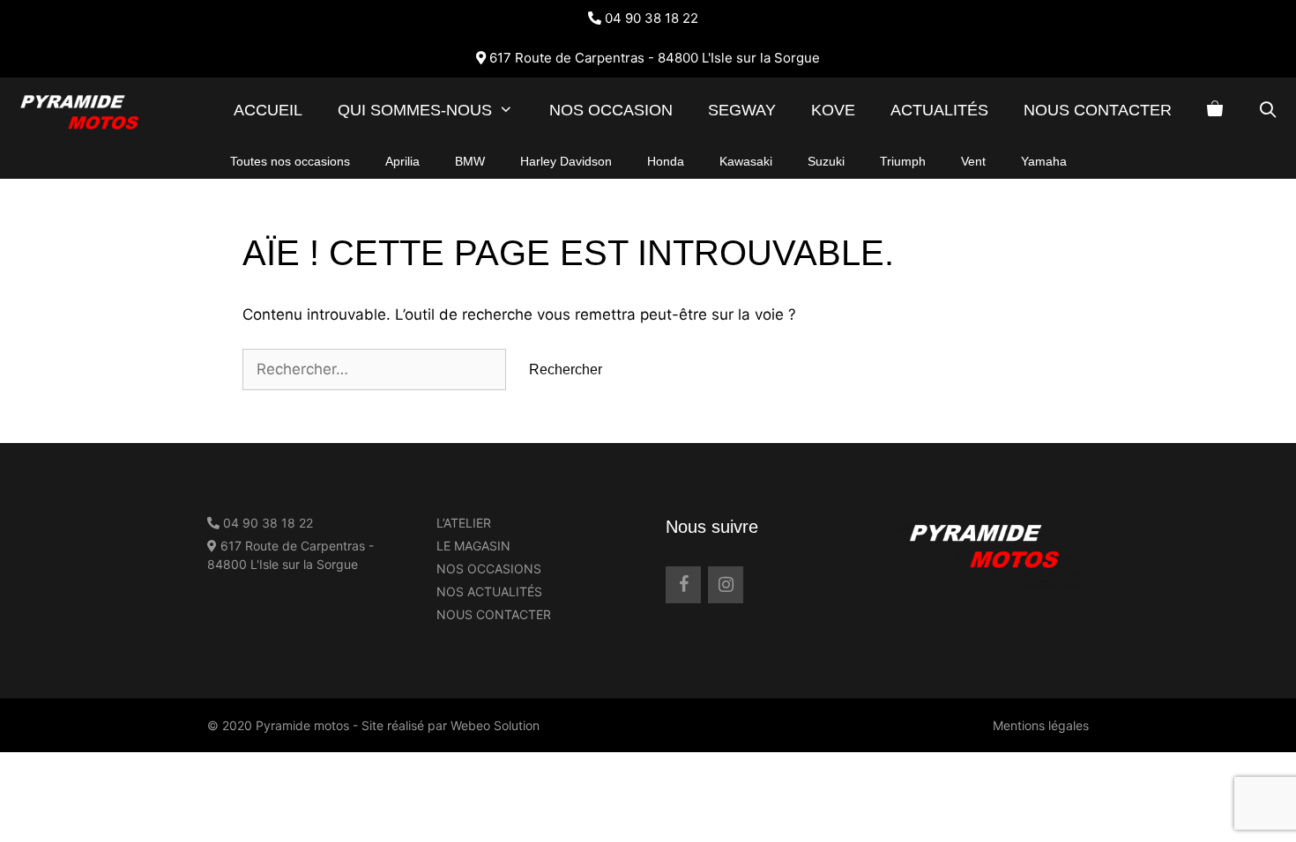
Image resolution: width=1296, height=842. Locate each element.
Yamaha (1044, 161)
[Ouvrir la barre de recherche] (1268, 111)
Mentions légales (1041, 725)
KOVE (833, 110)
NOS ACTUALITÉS (489, 591)
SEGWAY (742, 110)
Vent (973, 161)
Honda (665, 161)
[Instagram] (725, 584)
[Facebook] (683, 584)
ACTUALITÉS (939, 110)
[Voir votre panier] (1214, 111)
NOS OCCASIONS (488, 568)
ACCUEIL (268, 110)
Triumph (903, 161)
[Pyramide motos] (90, 111)
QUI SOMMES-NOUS (415, 110)
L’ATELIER (463, 522)
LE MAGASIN (473, 545)
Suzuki (826, 161)
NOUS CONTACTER (1098, 110)
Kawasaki (745, 161)
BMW (470, 161)
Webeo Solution (495, 725)
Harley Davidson (566, 161)
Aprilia (402, 161)
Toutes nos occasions (290, 161)
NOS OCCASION (611, 110)
